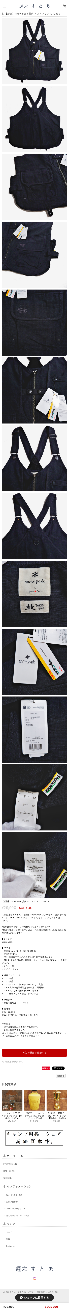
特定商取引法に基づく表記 (17, 1215)
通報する (60, 1076)
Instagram (11, 1246)
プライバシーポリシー (15, 1208)
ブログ (9, 1232)
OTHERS (7, 1178)
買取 (8, 1239)
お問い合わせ (12, 1201)
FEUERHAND (10, 1164)
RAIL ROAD (9, 1171)
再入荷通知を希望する (34, 1052)
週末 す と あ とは (14, 1195)
